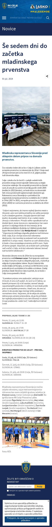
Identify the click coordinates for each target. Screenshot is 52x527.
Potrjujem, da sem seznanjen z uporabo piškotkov (25, 519)
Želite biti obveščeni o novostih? (20, 480)
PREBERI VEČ (11, 495)
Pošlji (39, 486)
